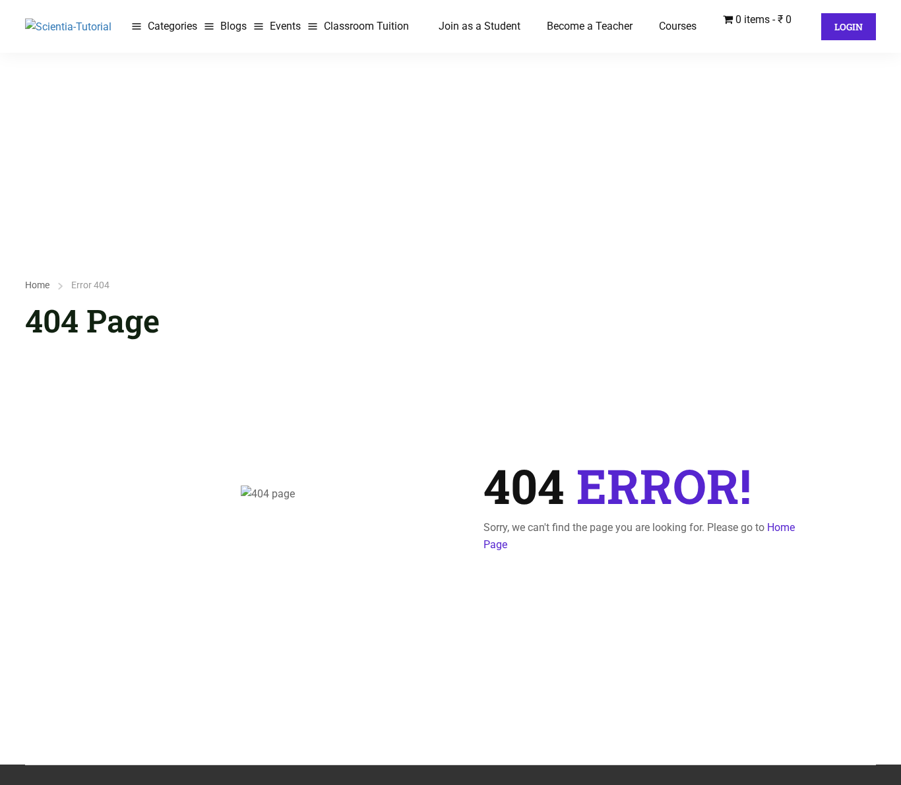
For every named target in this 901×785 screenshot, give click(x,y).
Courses (678, 26)
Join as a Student (479, 26)
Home (37, 285)
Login (848, 26)
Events (285, 26)
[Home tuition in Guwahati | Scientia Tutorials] (68, 26)
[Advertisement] (450, 151)
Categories (172, 26)
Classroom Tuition (366, 26)
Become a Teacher (590, 26)
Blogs (233, 26)
